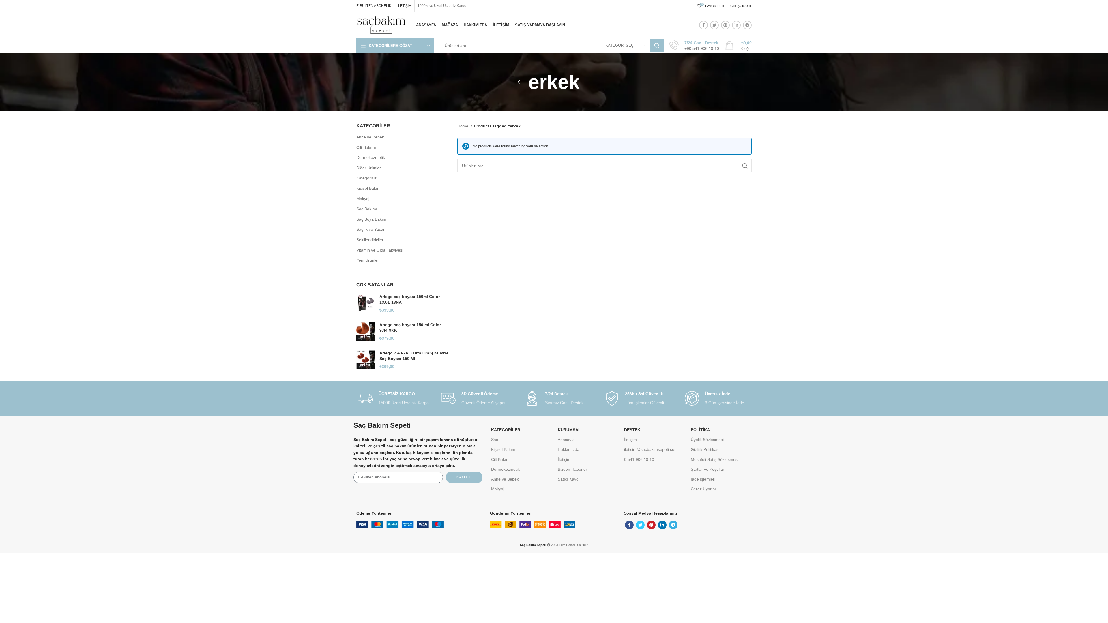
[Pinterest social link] (725, 25)
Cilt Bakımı (366, 147)
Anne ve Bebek (370, 137)
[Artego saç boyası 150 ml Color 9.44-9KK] (365, 331)
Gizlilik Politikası (705, 449)
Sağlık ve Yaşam (371, 229)
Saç (494, 439)
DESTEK (632, 429)
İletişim (564, 459)
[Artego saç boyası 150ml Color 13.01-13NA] (365, 303)
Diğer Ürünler (368, 168)
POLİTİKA (700, 429)
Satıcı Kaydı (569, 479)
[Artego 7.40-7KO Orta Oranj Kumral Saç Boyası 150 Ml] (365, 360)
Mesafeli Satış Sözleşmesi (714, 459)
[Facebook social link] (703, 25)
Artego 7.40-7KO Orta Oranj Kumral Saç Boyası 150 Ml (413, 356)
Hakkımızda (568, 449)
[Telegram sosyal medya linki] (747, 25)
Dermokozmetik (370, 157)
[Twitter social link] (714, 25)
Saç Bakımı (366, 209)
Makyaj (362, 198)
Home (463, 126)
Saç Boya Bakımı (372, 219)
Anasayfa (566, 439)
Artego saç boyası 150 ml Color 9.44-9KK (410, 327)
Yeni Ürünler (367, 260)
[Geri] (521, 82)
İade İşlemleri (703, 479)
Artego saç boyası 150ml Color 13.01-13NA (409, 299)
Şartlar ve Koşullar (707, 469)
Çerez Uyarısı (703, 489)
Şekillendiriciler (369, 239)
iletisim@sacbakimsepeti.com (651, 449)
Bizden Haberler (572, 469)
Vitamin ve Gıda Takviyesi (379, 250)
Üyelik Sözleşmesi (707, 439)
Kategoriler (505, 429)
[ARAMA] (657, 45)
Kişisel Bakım (368, 188)
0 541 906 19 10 (639, 459)
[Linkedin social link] (736, 25)
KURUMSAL (569, 429)
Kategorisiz (366, 178)
